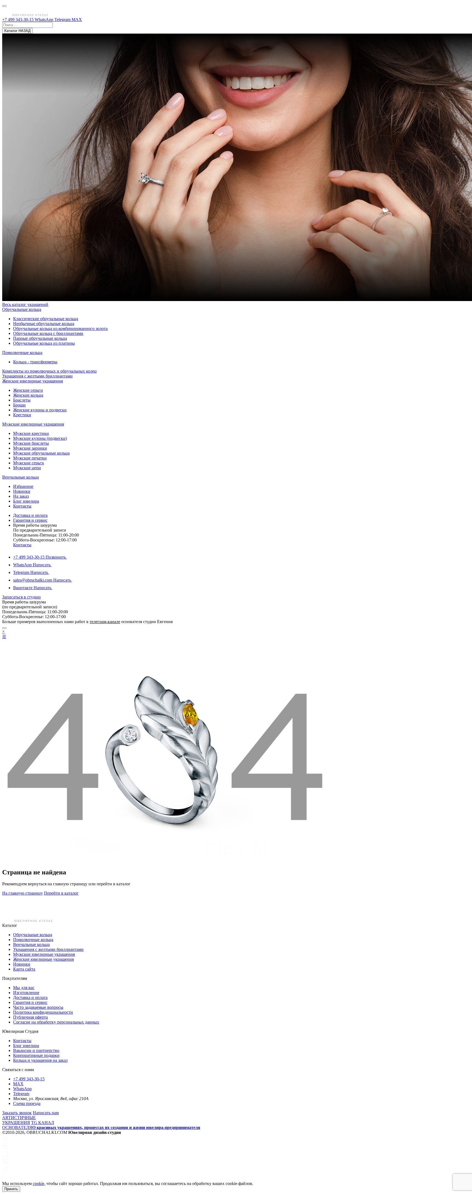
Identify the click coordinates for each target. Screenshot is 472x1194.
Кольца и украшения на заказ (40, 1060)
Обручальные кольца (21, 309)
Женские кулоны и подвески (40, 410)
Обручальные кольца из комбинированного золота (60, 328)
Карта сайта (24, 969)
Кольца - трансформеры (35, 361)
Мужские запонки (30, 448)
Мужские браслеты (31, 443)
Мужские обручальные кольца (41, 453)
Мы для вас (23, 987)
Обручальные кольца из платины (44, 343)
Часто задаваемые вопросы (38, 1007)
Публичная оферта (30, 1017)
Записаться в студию (21, 597)
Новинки (21, 491)
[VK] (5, 1140)
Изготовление (26, 992)
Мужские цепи (27, 467)
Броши (19, 405)
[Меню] (4, 6)
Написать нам (46, 1112)
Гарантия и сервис (30, 520)
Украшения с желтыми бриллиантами (37, 376)
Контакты (22, 506)
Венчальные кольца (20, 477)
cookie (38, 1183)
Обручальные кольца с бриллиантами (48, 333)
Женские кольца (28, 395)
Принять (11, 1189)
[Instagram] (5, 1155)
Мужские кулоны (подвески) (40, 438)
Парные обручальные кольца (40, 338)
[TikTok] (5, 1171)
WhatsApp (44, 19)
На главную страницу (22, 893)
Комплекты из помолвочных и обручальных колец (49, 371)
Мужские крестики (31, 433)
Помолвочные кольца (22, 352)
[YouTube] (5, 1178)
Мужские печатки (30, 458)
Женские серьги (28, 390)
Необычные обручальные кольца (43, 323)
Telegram (63, 19)
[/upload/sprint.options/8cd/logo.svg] (25, 14)
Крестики (22, 414)
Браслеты (22, 400)
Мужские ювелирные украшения (33, 424)
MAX (77, 19)
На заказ (21, 496)
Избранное (23, 486)
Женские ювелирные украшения (32, 381)
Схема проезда (26, 1103)
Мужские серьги (28, 463)
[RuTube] (5, 1147)
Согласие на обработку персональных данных (56, 1022)
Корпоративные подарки (36, 1055)
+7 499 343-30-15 (18, 19)
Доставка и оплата (30, 515)
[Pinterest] (5, 1163)
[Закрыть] (4, 628)
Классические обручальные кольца (45, 318)
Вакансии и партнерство (36, 1050)
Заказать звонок (17, 1112)
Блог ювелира (26, 501)
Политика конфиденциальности (43, 1012)
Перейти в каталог (61, 893)
